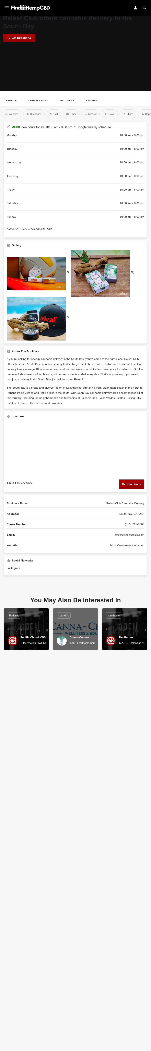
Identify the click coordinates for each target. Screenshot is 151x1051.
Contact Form (39, 100)
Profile (11, 100)
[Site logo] (31, 8)
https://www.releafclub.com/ (127, 545)
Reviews (91, 100)
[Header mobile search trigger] (144, 7)
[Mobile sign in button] (135, 7)
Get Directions (131, 484)
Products (67, 100)
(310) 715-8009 (134, 524)
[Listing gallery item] (39, 273)
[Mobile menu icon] (6, 8)
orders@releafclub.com (129, 534)
